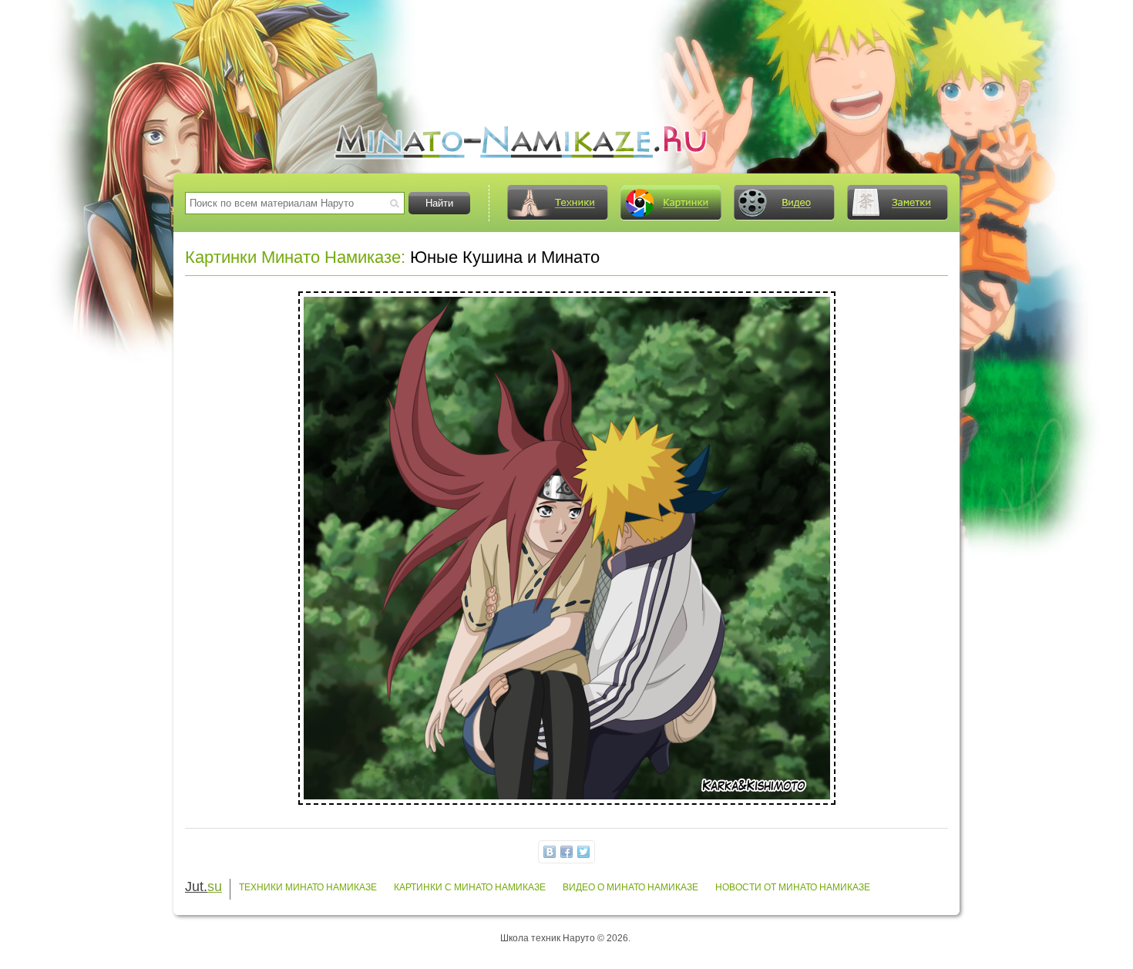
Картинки (670, 202)
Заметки (897, 202)
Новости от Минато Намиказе (792, 887)
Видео (784, 202)
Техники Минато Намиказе (308, 887)
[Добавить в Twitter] (583, 852)
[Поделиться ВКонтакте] (549, 852)
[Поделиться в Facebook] (566, 852)
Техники (557, 202)
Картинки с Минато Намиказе (470, 887)
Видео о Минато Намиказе (630, 887)
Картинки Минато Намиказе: (295, 257)
